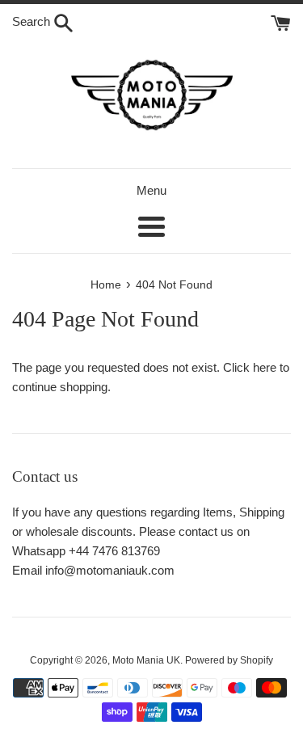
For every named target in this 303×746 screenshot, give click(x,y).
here (264, 367)
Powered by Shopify (229, 660)
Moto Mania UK (146, 660)
